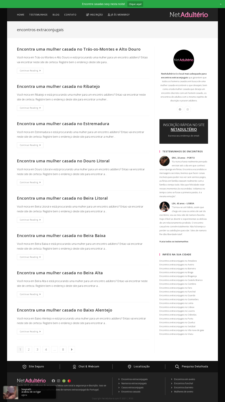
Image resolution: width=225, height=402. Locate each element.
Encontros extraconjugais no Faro (175, 287)
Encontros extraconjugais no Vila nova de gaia (181, 330)
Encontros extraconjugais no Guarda (177, 295)
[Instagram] (187, 109)
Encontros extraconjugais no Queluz (177, 322)
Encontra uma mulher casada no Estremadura (63, 123)
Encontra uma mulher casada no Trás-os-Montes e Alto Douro (79, 49)
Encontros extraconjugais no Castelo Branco (181, 280)
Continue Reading (31, 70)
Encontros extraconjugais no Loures (177, 310)
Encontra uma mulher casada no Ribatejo (58, 86)
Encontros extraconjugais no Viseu (176, 333)
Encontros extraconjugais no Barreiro (177, 268)
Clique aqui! (135, 4)
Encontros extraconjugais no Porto (176, 318)
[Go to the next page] (71, 349)
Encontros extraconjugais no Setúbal (177, 326)
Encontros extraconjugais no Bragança (178, 276)
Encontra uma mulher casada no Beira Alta (60, 272)
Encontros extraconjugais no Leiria (176, 303)
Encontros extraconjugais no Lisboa (176, 307)
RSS (131, 398)
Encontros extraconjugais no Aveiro (176, 264)
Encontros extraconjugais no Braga (176, 272)
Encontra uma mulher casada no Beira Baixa (61, 235)
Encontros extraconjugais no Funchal (177, 291)
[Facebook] (180, 109)
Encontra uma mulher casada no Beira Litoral (62, 198)
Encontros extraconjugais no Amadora (178, 260)
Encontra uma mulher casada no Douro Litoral (63, 161)
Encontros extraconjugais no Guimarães (178, 299)
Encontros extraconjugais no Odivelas (177, 314)
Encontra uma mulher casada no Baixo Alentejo (64, 310)
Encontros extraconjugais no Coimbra (177, 283)
